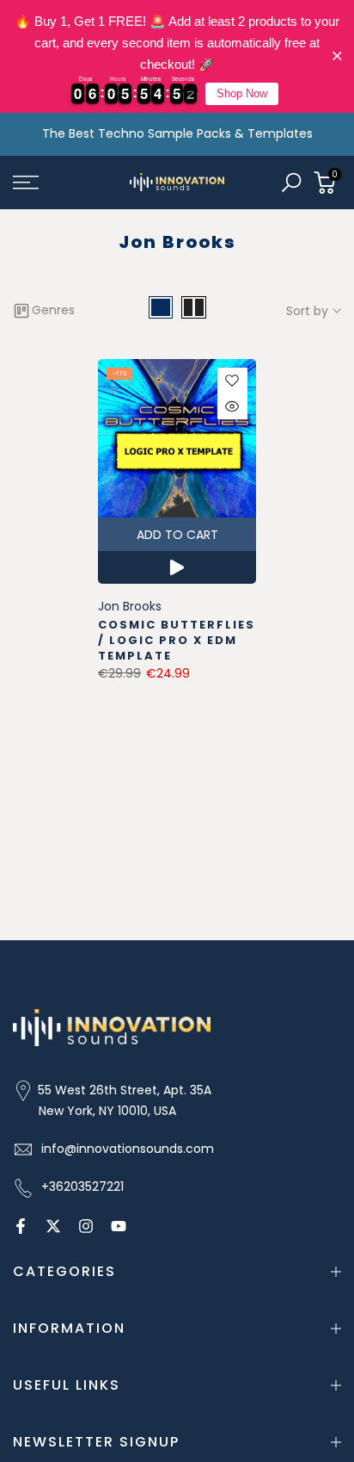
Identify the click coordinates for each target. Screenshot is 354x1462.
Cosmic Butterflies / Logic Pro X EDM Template (176, 640)
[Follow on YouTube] (118, 1226)
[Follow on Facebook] (20, 1226)
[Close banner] (337, 56)
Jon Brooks (130, 606)
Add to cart (177, 534)
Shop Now (242, 93)
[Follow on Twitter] (53, 1226)
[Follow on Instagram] (86, 1226)
